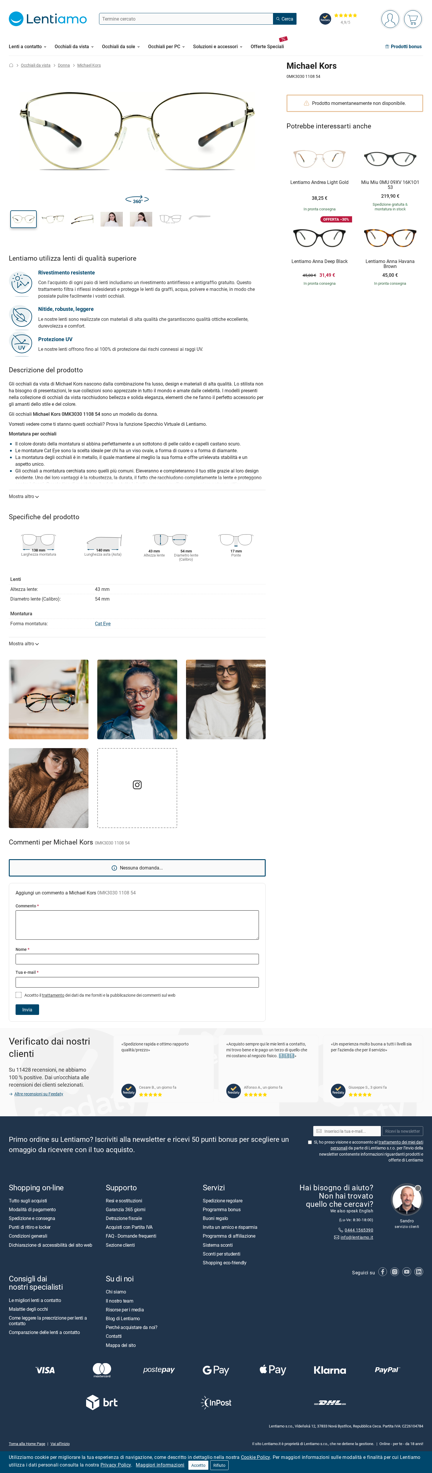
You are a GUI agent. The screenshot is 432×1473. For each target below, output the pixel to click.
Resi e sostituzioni (124, 1200)
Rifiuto (219, 1465)
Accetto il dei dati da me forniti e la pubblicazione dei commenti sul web (99, 995)
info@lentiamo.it (357, 1237)
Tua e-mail (27, 972)
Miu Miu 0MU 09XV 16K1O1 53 (390, 185)
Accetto (198, 1465)
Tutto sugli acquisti (28, 1200)
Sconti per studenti (221, 1253)
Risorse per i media (125, 1309)
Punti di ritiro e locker (30, 1227)
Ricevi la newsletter (402, 1131)
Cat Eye (102, 623)
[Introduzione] (11, 65)
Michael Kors (89, 65)
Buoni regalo (215, 1218)
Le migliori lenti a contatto (35, 1300)
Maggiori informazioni (160, 1465)
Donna (64, 65)
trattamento (53, 995)
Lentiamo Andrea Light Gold (319, 182)
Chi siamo (116, 1291)
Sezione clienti (120, 1244)
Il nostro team (119, 1300)
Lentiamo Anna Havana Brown (390, 264)
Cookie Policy (255, 1457)
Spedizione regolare (222, 1200)
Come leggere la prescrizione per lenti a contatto (48, 1320)
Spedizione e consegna (32, 1218)
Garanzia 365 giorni (125, 1209)
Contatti (114, 1336)
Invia (27, 1009)
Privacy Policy (116, 1465)
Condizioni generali (28, 1236)
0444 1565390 (359, 1230)
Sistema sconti (218, 1244)
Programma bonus (221, 1209)
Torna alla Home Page (27, 1443)
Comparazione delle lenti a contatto (44, 1332)
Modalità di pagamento (32, 1209)
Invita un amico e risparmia (230, 1227)
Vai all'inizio (60, 1443)
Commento (27, 906)
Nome (22, 949)
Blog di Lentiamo (123, 1318)
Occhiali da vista (36, 65)
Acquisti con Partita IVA (129, 1227)
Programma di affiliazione (229, 1236)
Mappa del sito (121, 1345)
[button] (23, 219)
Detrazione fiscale (124, 1218)
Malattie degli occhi (28, 1309)
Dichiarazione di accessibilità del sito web (50, 1244)
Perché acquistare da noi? (132, 1327)
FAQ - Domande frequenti (131, 1236)
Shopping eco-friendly (225, 1262)
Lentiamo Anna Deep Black (320, 261)
